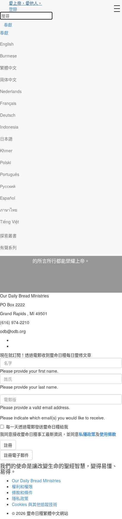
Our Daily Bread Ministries (36, 480)
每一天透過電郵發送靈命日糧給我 (37, 427)
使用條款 (107, 434)
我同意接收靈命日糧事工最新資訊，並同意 (58, 434)
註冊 (8, 445)
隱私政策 (20, 498)
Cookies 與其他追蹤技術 (34, 504)
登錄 (13, 9)
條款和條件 (22, 492)
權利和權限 (22, 486)
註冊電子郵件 (16, 455)
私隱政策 (87, 434)
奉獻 (8, 25)
